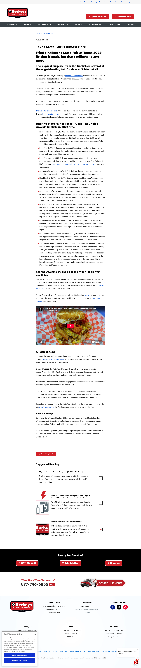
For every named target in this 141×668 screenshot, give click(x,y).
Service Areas (103, 2)
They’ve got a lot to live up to (47, 111)
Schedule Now (124, 16)
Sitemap (47, 651)
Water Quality (95, 25)
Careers (86, 2)
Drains (26, 25)
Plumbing (11, 25)
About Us (79, 2)
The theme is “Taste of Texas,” (53, 359)
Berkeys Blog (48, 33)
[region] (20, 648)
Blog (55, 651)
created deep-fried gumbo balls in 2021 (66, 164)
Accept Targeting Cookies (19, 655)
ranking (88, 295)
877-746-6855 (34, 584)
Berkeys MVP (115, 25)
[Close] (35, 634)
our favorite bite (89, 164)
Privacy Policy (75, 651)
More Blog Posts (47, 454)
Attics (77, 25)
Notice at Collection (91, 651)
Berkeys (39, 33)
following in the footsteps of (52, 114)
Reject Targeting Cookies (19, 660)
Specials (131, 2)
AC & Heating (43, 25)
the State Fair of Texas (74, 76)
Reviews (123, 2)
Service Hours (114, 2)
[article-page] (101, 478)
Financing (94, 2)
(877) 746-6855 (99, 16)
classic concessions (46, 407)
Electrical (61, 25)
